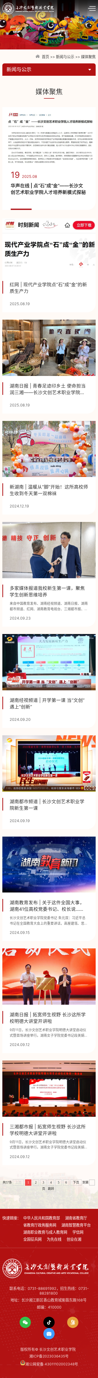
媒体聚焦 (88, 56)
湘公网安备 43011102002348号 (51, 1364)
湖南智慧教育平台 (76, 1225)
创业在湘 (74, 1239)
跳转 (51, 1189)
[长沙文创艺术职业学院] (30, 8)
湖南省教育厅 (76, 1218)
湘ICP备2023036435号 (49, 1356)
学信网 (77, 1232)
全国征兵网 (32, 1239)
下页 (76, 1182)
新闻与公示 (65, 56)
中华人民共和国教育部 (41, 1218)
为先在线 (54, 1239)
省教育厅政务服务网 (39, 1225)
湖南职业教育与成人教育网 (45, 1232)
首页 (45, 56)
